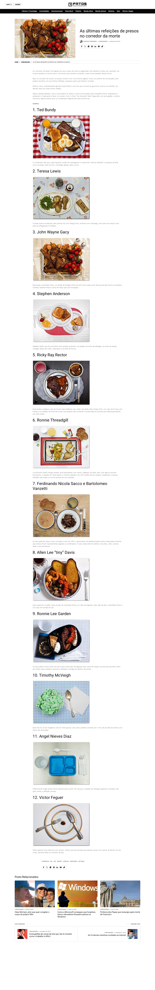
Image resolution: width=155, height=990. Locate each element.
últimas (81, 861)
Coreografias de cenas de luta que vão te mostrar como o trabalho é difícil (50, 935)
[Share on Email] (99, 46)
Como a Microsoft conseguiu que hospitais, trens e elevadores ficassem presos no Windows (76, 914)
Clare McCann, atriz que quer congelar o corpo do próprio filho (32, 913)
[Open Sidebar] (148, 20)
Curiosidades (103, 41)
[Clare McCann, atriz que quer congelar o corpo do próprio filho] (35, 894)
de (55, 861)
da (51, 861)
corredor (45, 861)
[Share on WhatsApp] (88, 46)
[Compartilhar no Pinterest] (92, 46)
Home (16, 62)
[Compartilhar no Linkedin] (95, 46)
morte (60, 861)
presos (66, 861)
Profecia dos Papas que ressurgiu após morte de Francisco (120, 913)
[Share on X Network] (85, 46)
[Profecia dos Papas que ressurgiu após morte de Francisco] (120, 894)
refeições (74, 861)
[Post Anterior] (22, 934)
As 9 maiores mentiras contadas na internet (107, 935)
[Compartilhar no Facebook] (81, 46)
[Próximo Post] (133, 934)
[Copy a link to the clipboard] (102, 46)
